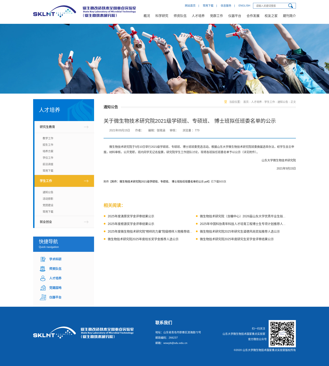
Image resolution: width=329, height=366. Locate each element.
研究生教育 (47, 126)
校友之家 (271, 16)
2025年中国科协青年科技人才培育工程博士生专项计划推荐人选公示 (246, 224)
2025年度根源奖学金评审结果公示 (131, 224)
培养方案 (48, 151)
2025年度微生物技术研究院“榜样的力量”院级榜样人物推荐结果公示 (153, 231)
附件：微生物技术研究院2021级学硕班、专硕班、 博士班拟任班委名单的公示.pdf (160, 181)
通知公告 (48, 192)
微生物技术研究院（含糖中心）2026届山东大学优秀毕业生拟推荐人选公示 (250, 216)
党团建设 (48, 205)
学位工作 (48, 157)
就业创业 (46, 221)
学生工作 (46, 180)
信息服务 (226, 5)
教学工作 (48, 138)
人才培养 (198, 16)
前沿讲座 (48, 164)
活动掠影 (48, 198)
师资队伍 (180, 16)
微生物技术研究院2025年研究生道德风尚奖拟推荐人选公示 (240, 231)
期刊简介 (289, 16)
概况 (147, 16)
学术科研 (55, 259)
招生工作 (48, 144)
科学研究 (161, 16)
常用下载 (208, 5)
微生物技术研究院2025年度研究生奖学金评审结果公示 (237, 239)
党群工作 (216, 16)
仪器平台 (234, 16)
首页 (246, 101)
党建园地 (55, 287)
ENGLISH (244, 5)
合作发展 (253, 16)
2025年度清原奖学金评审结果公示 (131, 216)
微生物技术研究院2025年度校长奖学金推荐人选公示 (143, 239)
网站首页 (190, 5)
